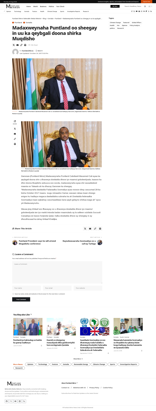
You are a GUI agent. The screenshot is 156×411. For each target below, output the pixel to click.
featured (126, 22)
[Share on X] (13, 45)
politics (112, 28)
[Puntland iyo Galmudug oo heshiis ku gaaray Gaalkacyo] (27, 326)
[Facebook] (132, 11)
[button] (146, 1)
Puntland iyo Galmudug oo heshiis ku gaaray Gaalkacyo (27, 341)
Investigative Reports (73, 11)
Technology (17, 11)
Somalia (26, 11)
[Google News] (139, 11)
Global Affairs (136, 22)
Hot (118, 25)
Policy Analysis (135, 25)
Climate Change (52, 11)
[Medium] (144, 11)
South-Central (124, 337)
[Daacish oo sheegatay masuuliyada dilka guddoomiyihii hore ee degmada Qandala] (61, 326)
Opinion (8, 11)
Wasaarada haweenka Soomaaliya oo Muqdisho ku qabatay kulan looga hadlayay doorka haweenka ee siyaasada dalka (128, 344)
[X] (134, 11)
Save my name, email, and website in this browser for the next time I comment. (40, 294)
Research (86, 11)
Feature (34, 11)
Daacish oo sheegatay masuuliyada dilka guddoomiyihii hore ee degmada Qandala (61, 342)
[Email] (17, 45)
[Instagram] (142, 11)
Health (42, 11)
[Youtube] (15, 401)
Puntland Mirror (28, 51)
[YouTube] (136, 11)
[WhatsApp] (149, 11)
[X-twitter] (11, 401)
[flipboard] (146, 11)
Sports (62, 11)
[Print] (25, 45)
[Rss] (151, 11)
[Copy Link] (21, 45)
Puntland (18, 22)
